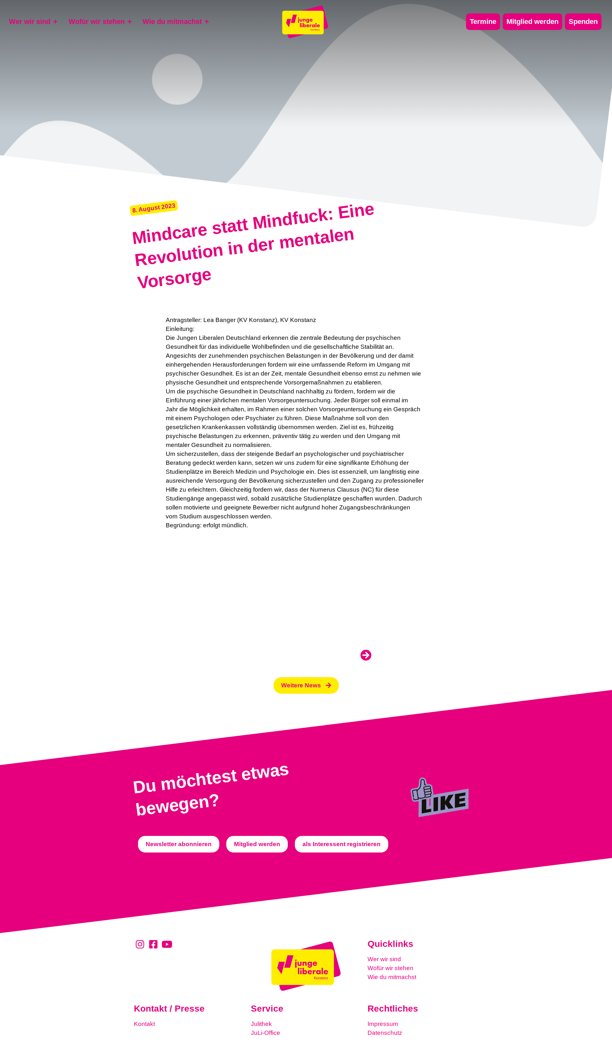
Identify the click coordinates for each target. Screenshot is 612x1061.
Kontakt (144, 1024)
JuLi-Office (265, 1032)
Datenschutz (385, 1032)
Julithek (261, 1024)
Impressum (383, 1024)
